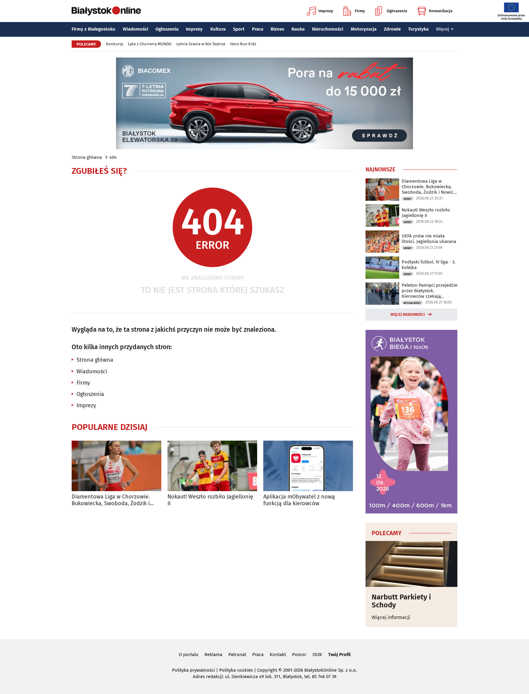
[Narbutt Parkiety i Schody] (411, 564)
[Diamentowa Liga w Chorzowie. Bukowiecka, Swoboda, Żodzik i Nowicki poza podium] (116, 466)
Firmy (360, 11)
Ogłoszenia (397, 11)
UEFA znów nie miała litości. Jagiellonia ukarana (429, 238)
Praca (257, 29)
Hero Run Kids (243, 44)
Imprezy (325, 11)
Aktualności (412, 302)
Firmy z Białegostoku (93, 29)
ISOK (317, 654)
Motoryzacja (364, 29)
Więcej (442, 29)
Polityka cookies (236, 670)
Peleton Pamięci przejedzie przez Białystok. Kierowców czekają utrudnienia (429, 290)
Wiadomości (135, 29)
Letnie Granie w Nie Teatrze (200, 44)
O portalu (188, 654)
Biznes (277, 29)
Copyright (267, 670)
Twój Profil (339, 654)
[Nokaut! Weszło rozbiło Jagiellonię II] (212, 466)
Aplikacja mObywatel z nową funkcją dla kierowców (299, 500)
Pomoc (299, 654)
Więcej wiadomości (408, 314)
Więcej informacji (391, 617)
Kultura (218, 29)
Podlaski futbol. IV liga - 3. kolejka (429, 264)
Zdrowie (392, 29)
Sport (239, 29)
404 (113, 157)
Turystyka (418, 29)
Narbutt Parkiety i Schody (401, 601)
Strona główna (87, 157)
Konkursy (114, 44)
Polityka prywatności (193, 670)
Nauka (298, 29)
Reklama (213, 654)
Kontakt (278, 654)
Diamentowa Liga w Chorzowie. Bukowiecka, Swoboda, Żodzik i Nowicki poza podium (111, 500)
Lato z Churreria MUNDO (149, 44)
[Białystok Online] (106, 11)
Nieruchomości (327, 29)
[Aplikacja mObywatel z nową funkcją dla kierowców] (308, 466)
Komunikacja (440, 11)
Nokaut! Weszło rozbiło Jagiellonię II (210, 500)
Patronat (237, 654)
